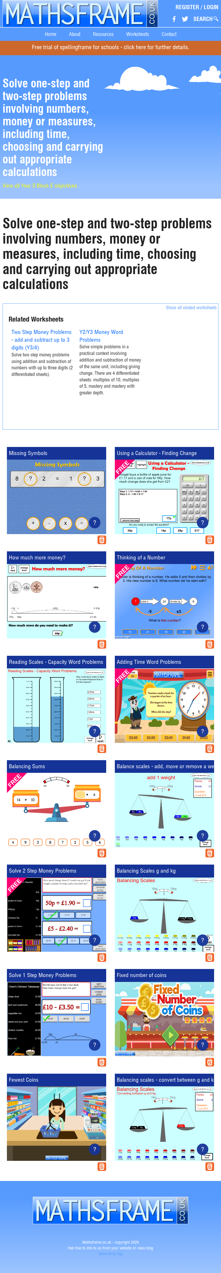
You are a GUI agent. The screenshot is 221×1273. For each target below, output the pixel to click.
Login (211, 7)
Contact (169, 34)
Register (187, 7)
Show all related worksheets (191, 308)
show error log (110, 1254)
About (74, 34)
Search (203, 19)
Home (50, 34)
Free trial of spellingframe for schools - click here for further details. (110, 48)
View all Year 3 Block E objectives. (41, 186)
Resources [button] (103, 34)
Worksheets (137, 34)
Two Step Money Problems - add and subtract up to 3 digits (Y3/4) (42, 340)
